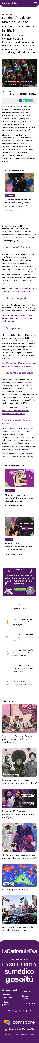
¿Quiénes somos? (9, 990)
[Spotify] (27, 1011)
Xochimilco (12, 394)
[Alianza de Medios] (19, 1029)
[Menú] (35, 3)
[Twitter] (12, 1011)
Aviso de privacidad (6, 1003)
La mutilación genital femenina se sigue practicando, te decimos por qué (17, 318)
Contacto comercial (26, 997)
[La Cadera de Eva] (9, 3)
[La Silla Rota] (19, 964)
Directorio (26, 991)
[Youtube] (19, 1011)
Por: (9, 91)
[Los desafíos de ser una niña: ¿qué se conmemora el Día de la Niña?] (20, 100)
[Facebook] (9, 1011)
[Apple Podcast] (30, 1011)
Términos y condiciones (7, 996)
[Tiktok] (23, 1011)
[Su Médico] (19, 971)
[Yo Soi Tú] (19, 979)
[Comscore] (19, 1022)
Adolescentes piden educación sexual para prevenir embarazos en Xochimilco (16, 411)
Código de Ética (28, 1003)
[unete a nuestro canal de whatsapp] (19, 582)
